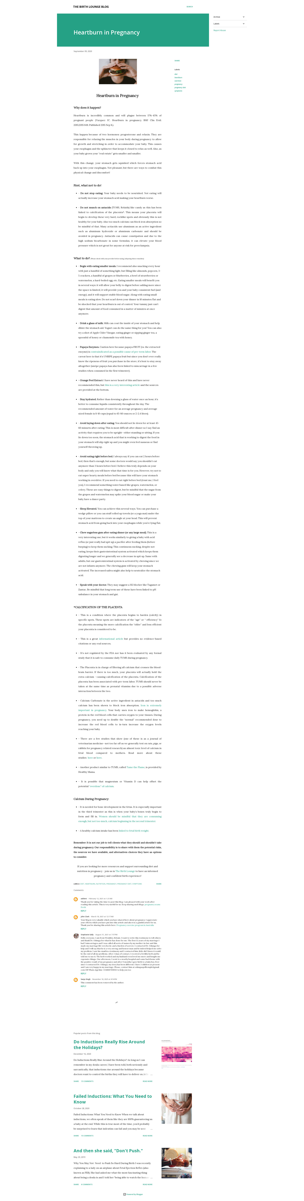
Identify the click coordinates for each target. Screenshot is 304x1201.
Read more (147, 1081)
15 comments (87, 1081)
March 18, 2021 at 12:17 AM (102, 916)
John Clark (85, 916)
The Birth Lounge (125, 871)
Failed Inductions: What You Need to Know (113, 1099)
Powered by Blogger (134, 1194)
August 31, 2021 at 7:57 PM (106, 934)
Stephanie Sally (87, 934)
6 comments (86, 1184)
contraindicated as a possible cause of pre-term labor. (121, 351)
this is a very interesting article (122, 384)
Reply (83, 911)
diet (176, 74)
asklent (84, 898)
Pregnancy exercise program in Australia (135, 925)
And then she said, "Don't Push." (108, 1151)
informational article (111, 638)
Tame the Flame (136, 767)
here (90, 757)
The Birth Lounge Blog (91, 7)
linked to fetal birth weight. (134, 830)
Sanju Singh (85, 979)
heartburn (178, 77)
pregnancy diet (180, 87)
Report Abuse (220, 30)
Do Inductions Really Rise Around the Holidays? (109, 1044)
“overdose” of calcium (101, 786)
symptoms (178, 91)
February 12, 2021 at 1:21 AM (100, 898)
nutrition (178, 81)
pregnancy (178, 84)
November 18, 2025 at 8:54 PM (104, 979)
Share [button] (177, 60)
